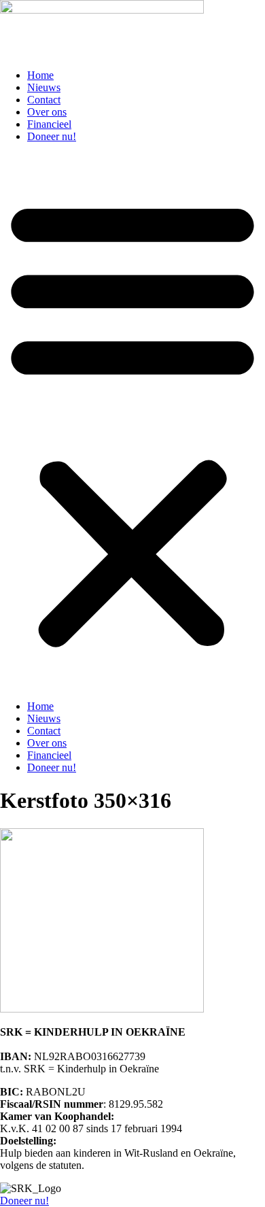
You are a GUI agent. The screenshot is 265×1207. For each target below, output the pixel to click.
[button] (132, 422)
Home (40, 75)
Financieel (49, 124)
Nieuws (43, 87)
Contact (43, 99)
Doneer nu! (51, 136)
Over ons (47, 112)
